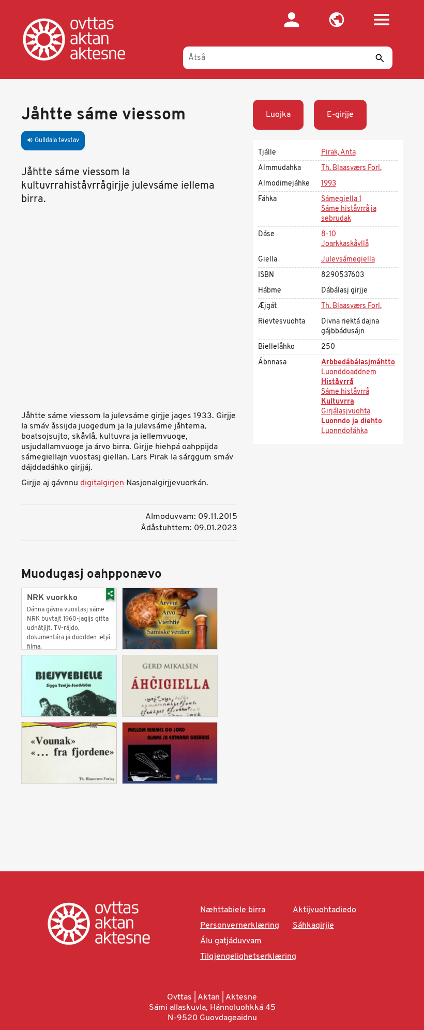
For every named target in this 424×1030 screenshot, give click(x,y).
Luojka (278, 115)
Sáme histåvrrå (345, 392)
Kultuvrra (337, 402)
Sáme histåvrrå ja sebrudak (348, 214)
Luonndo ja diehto (351, 421)
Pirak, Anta (338, 153)
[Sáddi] (379, 58)
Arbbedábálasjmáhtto (358, 362)
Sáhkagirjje (313, 925)
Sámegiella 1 (341, 199)
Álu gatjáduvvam (231, 941)
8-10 (328, 234)
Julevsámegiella (348, 260)
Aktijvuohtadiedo (324, 910)
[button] (336, 20)
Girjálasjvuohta (345, 412)
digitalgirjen (102, 483)
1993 (328, 184)
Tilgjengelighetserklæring (248, 956)
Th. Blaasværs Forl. (351, 168)
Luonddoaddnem (348, 372)
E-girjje (340, 115)
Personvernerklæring (239, 925)
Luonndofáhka (344, 431)
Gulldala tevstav (53, 140)
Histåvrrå (337, 382)
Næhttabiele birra (232, 910)
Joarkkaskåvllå (345, 244)
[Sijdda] (84, 38)
